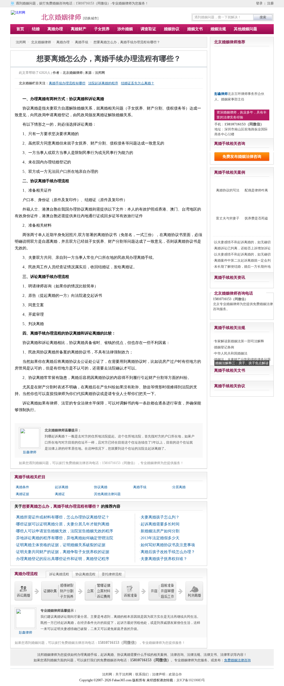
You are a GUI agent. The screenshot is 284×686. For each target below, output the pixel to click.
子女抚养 (102, 29)
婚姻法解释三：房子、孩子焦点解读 (241, 363)
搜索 (263, 17)
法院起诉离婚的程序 (103, 83)
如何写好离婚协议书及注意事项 (168, 545)
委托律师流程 (112, 574)
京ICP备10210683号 (190, 680)
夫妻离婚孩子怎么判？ (160, 517)
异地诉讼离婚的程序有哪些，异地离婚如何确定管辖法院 (64, 538)
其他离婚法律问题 (107, 494)
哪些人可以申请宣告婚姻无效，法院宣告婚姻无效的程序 (64, 531)
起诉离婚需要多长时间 (160, 524)
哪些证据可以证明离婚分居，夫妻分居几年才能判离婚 (62, 524)
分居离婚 (179, 487)
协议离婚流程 (85, 574)
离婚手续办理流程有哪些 (67, 83)
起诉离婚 (61, 487)
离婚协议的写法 (227, 190)
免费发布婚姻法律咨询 (241, 157)
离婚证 (60, 494)
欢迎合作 (175, 674)
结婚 (36, 29)
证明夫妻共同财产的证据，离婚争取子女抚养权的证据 (62, 552)
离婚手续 (81, 42)
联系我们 (142, 674)
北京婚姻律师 (61, 17)
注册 (270, 3)
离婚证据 (22, 494)
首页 (20, 29)
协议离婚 (100, 487)
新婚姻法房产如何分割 (160, 531)
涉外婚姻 (125, 29)
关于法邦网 (123, 674)
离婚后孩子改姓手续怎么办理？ (168, 552)
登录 (259, 3)
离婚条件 (22, 487)
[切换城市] (90, 18)
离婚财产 (78, 29)
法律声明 (158, 674)
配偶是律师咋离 (256, 190)
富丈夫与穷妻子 (227, 218)
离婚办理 (55, 29)
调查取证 (148, 29)
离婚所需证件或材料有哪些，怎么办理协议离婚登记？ (62, 517)
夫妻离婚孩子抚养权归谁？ (164, 559)
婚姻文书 (195, 29)
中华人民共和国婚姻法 (230, 353)
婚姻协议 (171, 29)
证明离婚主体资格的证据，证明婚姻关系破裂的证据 (60, 545)
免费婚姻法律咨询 (237, 660)
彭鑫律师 (29, 452)
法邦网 (21, 42)
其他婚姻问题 (245, 29)
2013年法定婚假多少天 (160, 538)
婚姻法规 (218, 29)
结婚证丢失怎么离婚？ (137, 83)
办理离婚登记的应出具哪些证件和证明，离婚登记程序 (62, 559)
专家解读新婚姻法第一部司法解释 (239, 341)
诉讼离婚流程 (59, 574)
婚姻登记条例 (224, 347)
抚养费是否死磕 (256, 218)
